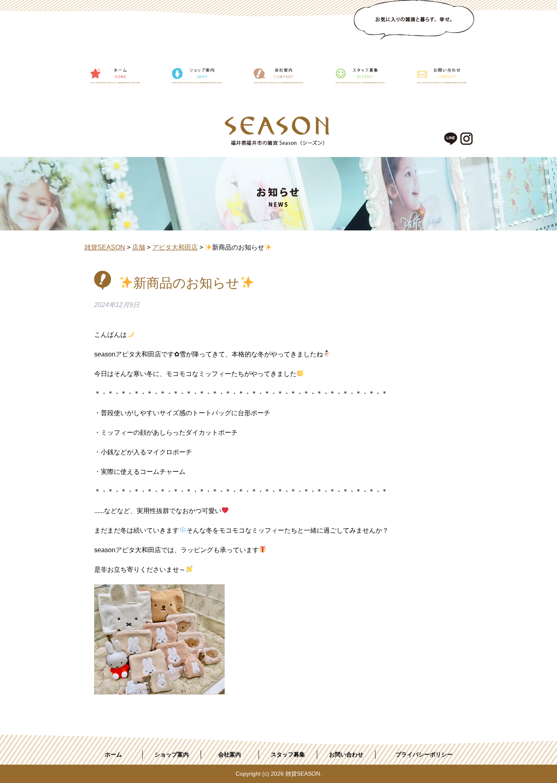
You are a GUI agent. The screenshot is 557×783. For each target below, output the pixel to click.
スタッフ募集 (288, 754)
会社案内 (229, 754)
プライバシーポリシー (424, 754)
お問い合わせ (346, 754)
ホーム (113, 754)
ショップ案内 (172, 754)
